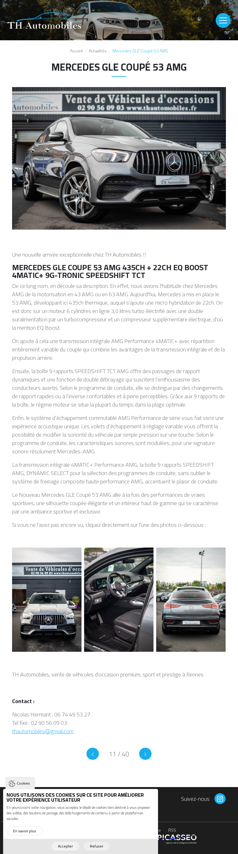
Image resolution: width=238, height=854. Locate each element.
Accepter (65, 846)
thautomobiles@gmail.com (42, 731)
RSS (172, 830)
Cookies (23, 783)
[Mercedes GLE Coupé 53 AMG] (92, 754)
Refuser (96, 846)
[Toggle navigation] (223, 20)
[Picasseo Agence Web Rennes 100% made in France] (175, 839)
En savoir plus (24, 830)
